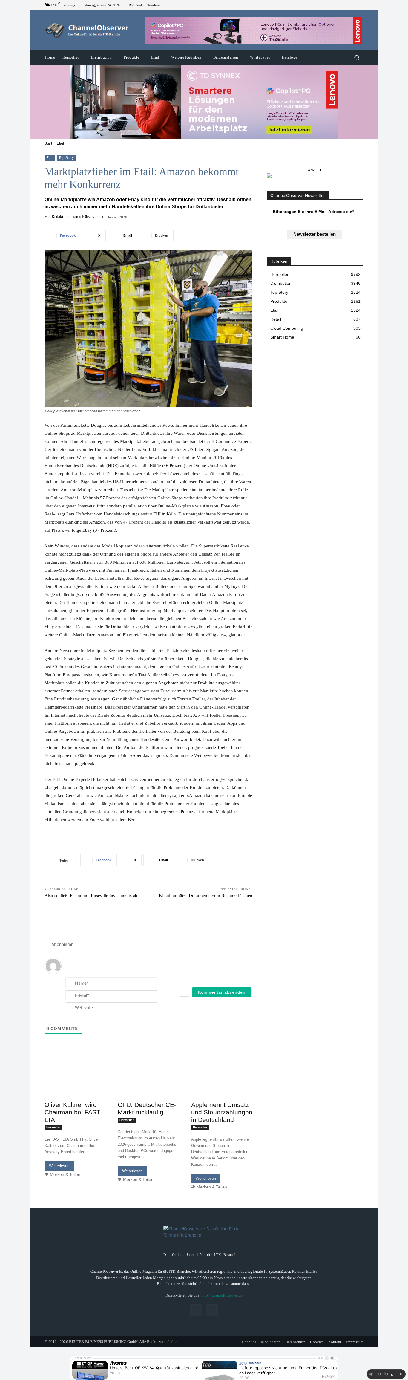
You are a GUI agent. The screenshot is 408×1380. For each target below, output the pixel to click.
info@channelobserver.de (222, 1295)
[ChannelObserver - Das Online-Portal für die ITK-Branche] (87, 30)
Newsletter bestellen (314, 234)
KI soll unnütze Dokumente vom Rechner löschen (205, 895)
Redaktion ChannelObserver (75, 216)
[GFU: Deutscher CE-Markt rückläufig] (148, 1082)
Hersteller (53, 1127)
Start (48, 143)
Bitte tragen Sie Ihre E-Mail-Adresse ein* (313, 211)
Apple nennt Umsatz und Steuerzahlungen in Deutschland (221, 1112)
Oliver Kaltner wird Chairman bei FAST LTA (72, 1112)
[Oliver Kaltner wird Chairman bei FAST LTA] (75, 1082)
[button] (356, 58)
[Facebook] (352, 5)
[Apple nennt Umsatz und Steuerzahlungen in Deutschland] (221, 1082)
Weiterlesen (59, 1166)
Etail (60, 143)
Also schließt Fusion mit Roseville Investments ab (91, 895)
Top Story (66, 158)
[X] (359, 5)
